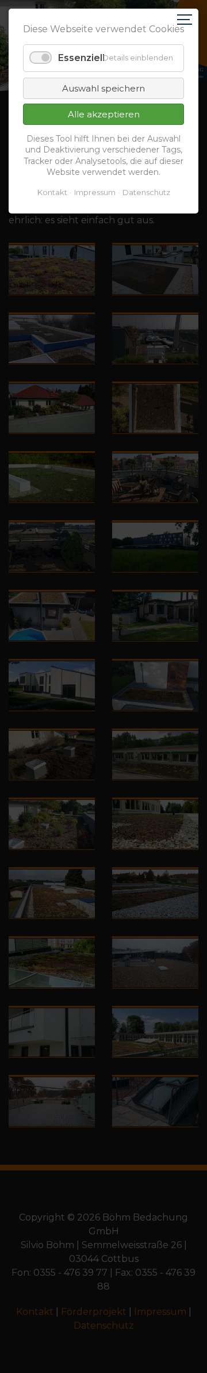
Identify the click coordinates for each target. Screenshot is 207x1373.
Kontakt (52, 192)
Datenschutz (146, 192)
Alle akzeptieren (104, 114)
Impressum (95, 192)
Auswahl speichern (103, 88)
